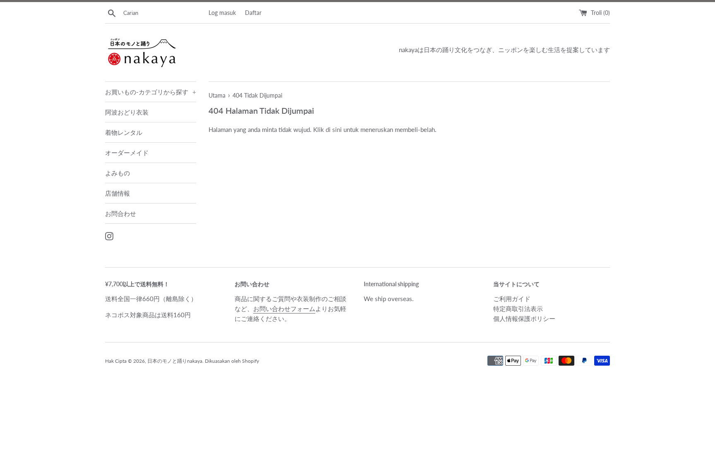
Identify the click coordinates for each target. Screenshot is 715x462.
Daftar (253, 13)
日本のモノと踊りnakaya (174, 361)
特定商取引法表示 (518, 308)
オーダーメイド (127, 152)
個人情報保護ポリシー (524, 318)
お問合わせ (120, 213)
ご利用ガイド (511, 298)
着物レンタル (123, 132)
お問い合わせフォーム (284, 308)
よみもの (117, 173)
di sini (334, 129)
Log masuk (222, 13)
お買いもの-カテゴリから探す (150, 92)
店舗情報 (117, 193)
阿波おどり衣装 (127, 112)
